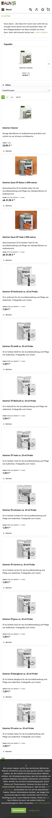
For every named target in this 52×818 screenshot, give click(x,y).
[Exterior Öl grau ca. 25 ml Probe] (26, 603)
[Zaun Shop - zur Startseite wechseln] (8, 3)
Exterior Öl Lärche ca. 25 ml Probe (19, 564)
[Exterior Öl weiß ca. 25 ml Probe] (26, 330)
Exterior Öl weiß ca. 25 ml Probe (18, 346)
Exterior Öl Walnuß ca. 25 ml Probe (19, 401)
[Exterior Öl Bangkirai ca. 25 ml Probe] (26, 658)
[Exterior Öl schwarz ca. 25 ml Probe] (26, 494)
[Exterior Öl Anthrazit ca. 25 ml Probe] (26, 276)
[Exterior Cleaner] (26, 57)
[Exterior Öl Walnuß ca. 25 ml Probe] (26, 385)
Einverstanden (19, 810)
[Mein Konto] (36, 9)
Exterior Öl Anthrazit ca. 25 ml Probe (20, 291)
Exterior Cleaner (26, 68)
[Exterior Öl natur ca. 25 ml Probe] (26, 713)
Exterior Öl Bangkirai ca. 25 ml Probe (20, 674)
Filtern (8, 85)
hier (47, 797)
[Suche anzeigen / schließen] (30, 9)
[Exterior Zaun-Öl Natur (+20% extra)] (26, 167)
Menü (9, 9)
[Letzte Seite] (12, 97)
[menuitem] (6, 9)
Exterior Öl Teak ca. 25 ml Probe (18, 455)
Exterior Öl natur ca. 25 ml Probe (18, 728)
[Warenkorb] (48, 9)
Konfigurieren (34, 810)
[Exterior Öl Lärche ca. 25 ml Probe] (26, 549)
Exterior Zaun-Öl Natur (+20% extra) (20, 182)
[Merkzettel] (42, 9)
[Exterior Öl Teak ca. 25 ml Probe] (26, 440)
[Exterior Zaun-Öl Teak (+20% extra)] (26, 221)
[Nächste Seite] (7, 97)
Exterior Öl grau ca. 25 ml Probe (18, 619)
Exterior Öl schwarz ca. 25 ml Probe (19, 510)
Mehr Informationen (42, 803)
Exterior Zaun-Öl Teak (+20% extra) (19, 237)
